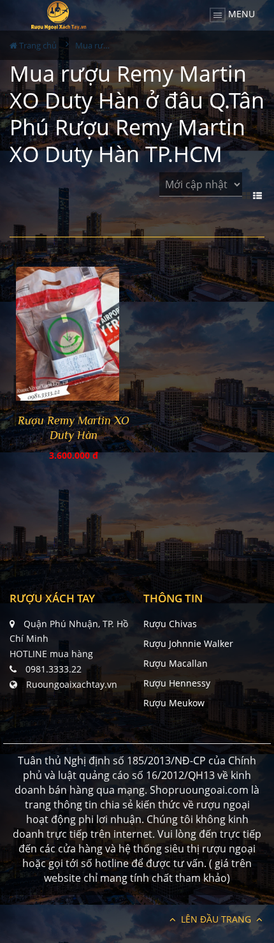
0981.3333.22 (53, 669)
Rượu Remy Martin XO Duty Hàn (73, 428)
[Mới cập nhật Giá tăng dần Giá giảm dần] (200, 191)
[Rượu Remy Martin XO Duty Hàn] (73, 336)
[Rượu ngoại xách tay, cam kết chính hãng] (58, 15)
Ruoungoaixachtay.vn (71, 684)
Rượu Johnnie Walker (188, 643)
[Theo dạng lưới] (247, 194)
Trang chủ (37, 45)
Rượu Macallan (175, 663)
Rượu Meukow (174, 703)
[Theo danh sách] (258, 194)
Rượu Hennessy (176, 683)
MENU (240, 14)
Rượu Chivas (170, 624)
